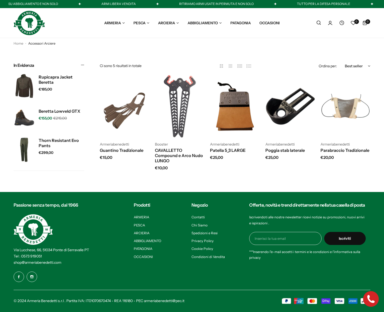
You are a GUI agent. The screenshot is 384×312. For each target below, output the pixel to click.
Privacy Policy (202, 241)
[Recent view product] (341, 23)
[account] (330, 23)
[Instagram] (32, 277)
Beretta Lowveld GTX (59, 111)
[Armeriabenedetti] (29, 23)
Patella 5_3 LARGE (228, 150)
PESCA (139, 225)
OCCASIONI (143, 257)
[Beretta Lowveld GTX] (24, 118)
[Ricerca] (318, 23)
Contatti (198, 217)
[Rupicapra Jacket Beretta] (24, 86)
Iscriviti (345, 238)
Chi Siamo (199, 225)
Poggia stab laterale (285, 150)
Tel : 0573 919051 (28, 256)
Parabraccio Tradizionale (345, 150)
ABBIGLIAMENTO (147, 241)
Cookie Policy (202, 249)
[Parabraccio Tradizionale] (345, 106)
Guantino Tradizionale (121, 150)
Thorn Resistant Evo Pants (59, 143)
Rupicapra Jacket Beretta (56, 79)
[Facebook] (19, 277)
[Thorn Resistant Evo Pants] (24, 149)
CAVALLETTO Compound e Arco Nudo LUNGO (179, 155)
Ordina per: (328, 66)
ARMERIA (141, 217)
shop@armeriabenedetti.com (37, 262)
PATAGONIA (143, 249)
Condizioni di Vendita (208, 257)
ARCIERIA (141, 233)
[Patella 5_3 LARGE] (235, 106)
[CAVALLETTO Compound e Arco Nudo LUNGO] (180, 106)
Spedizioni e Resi (204, 233)
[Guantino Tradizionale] (125, 106)
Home (18, 43)
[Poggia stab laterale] (290, 106)
